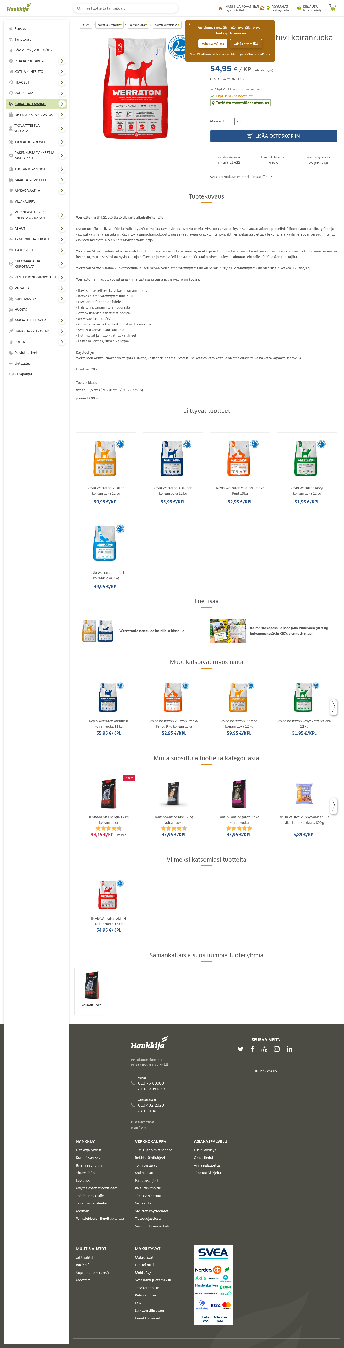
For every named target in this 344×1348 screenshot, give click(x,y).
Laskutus (83, 1180)
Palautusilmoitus (148, 1188)
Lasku (139, 1303)
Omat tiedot (203, 1157)
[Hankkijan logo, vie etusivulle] (20, 7)
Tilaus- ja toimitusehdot (153, 1150)
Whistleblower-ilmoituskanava (100, 1218)
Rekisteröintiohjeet (150, 1157)
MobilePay (143, 1272)
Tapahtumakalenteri (92, 1203)
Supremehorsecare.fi (92, 1272)
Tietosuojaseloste (148, 1218)
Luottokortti (144, 1265)
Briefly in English (89, 1165)
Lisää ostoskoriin (277, 136)
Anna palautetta (207, 1165)
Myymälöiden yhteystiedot (97, 1188)
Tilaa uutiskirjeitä (207, 1173)
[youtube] (265, 1049)
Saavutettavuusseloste (152, 1226)
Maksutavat (144, 1173)
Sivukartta (143, 1203)
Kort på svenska (88, 1157)
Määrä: (215, 121)
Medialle (83, 1211)
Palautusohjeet (147, 1180)
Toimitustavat (146, 1165)
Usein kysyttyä (205, 1150)
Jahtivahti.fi (85, 1257)
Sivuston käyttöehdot (151, 1211)
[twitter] (242, 1049)
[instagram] (278, 1049)
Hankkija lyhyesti (89, 1150)
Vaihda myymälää (246, 44)
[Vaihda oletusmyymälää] (262, 8)
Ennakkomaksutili (149, 1318)
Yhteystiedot (86, 1173)
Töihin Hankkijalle (90, 1195)
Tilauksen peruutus (150, 1195)
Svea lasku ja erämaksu (153, 1280)
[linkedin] (291, 1049)
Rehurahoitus (145, 1295)
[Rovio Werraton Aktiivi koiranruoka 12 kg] (139, 88)
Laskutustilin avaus (150, 1310)
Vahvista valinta (213, 44)
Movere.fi (83, 1280)
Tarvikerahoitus (147, 1287)
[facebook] (254, 1049)
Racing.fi (82, 1265)
